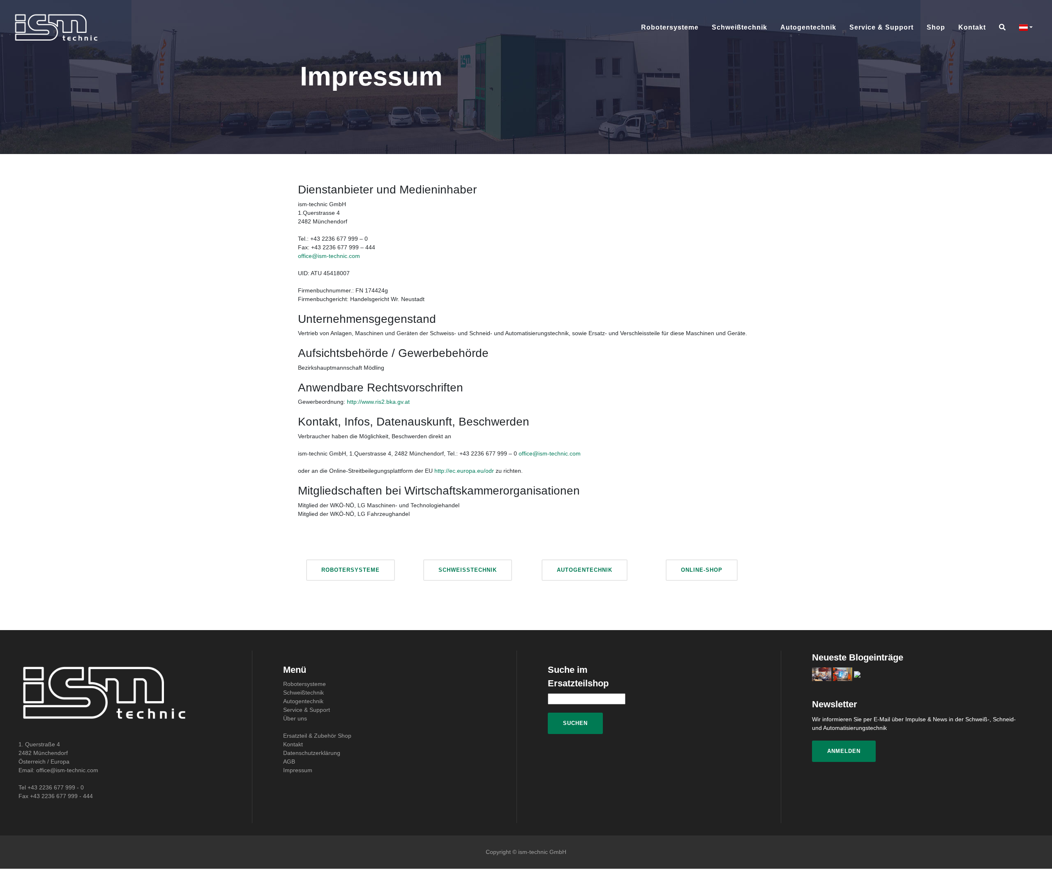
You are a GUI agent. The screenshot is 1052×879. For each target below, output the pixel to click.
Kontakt (972, 27)
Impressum (297, 770)
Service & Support (881, 27)
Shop (936, 27)
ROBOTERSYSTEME (350, 570)
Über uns (295, 718)
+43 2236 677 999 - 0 (56, 787)
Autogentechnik (808, 27)
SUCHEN (575, 723)
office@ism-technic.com (329, 256)
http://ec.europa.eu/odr (464, 470)
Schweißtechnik (739, 27)
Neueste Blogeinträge (857, 657)
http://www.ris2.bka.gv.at (378, 401)
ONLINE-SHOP (701, 570)
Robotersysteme (670, 27)
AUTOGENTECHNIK (584, 570)
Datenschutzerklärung (311, 753)
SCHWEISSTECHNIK (467, 570)
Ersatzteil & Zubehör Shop (317, 735)
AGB (289, 761)
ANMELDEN (844, 751)
